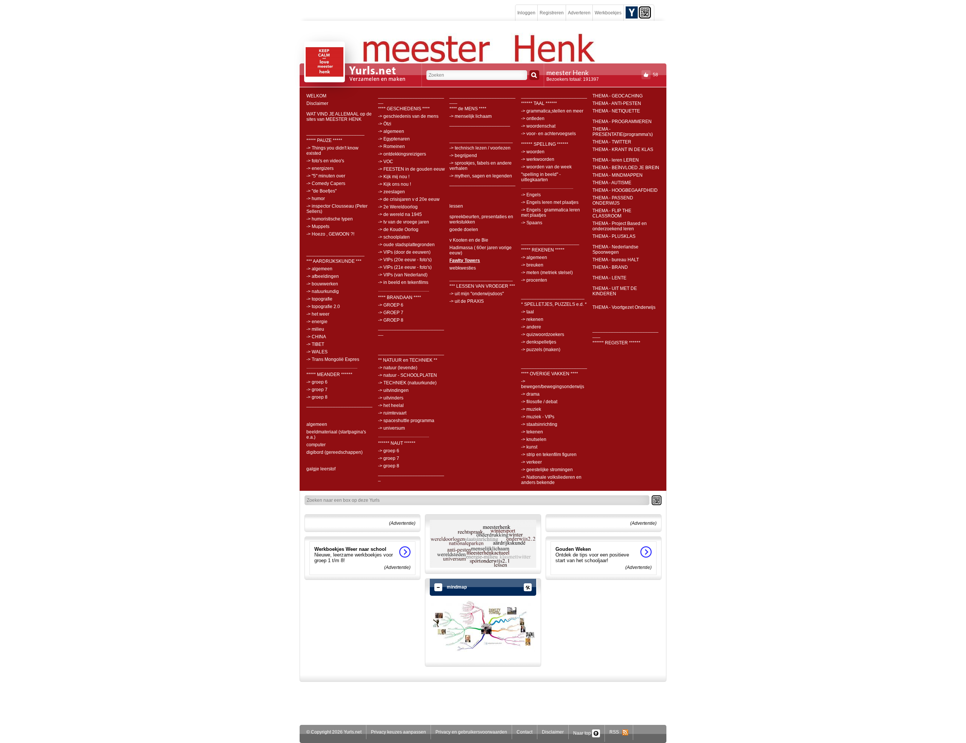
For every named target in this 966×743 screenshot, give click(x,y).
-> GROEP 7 (390, 312)
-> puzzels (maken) (540, 349)
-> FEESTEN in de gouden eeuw (411, 169)
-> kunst (529, 447)
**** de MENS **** (467, 108)
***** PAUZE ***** (324, 140)
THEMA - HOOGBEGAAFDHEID (625, 190)
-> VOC (385, 161)
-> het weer (317, 314)
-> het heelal (391, 405)
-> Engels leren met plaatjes (549, 202)
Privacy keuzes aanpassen (398, 732)
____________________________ (482, 98)
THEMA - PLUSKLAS (613, 236)
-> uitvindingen (393, 390)
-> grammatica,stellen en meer (552, 111)
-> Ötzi (384, 123)
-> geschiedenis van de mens (408, 116)
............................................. (331, 367)
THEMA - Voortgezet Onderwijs (623, 307)
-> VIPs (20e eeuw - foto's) (405, 259)
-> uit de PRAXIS (466, 301)
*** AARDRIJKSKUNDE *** (333, 261)
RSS (615, 732)
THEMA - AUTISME (611, 182)
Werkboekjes (608, 12)
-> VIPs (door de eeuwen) (404, 252)
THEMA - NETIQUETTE (616, 111)
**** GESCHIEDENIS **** (404, 108)
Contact (524, 732)
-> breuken (532, 265)
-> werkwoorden (537, 159)
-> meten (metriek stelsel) (547, 272)
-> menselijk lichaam (470, 116)
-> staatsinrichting (539, 424)
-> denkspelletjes (538, 342)
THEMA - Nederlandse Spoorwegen (615, 249)
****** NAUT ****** (396, 443)
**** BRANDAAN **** (399, 297)
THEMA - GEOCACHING (617, 96)
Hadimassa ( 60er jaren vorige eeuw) (480, 250)
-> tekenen (532, 432)
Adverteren (579, 12)
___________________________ (411, 98)
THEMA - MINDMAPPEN (617, 175)
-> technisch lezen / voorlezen (480, 148)
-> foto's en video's (325, 160)
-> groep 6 (317, 382)
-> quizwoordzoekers (542, 334)
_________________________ (339, 404)
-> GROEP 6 (390, 305)
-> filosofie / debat (539, 401)
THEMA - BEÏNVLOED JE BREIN (625, 167)
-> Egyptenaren (394, 139)
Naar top (582, 733)
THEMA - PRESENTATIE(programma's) (622, 131)
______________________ (335, 133)
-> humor (315, 198)
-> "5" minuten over (325, 176)
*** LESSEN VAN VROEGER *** (482, 286)
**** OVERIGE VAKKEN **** (549, 373)
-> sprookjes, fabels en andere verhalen (480, 165)
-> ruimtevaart (392, 413)
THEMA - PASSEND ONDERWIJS (612, 200)
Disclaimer (317, 103)
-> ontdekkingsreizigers (402, 154)
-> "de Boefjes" (321, 191)
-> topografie (319, 299)
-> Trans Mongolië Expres (332, 359)
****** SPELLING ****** (544, 144)
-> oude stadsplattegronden (406, 244)
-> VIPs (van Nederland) (403, 274)
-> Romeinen (391, 146)
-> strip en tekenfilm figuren (549, 454)
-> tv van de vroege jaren (403, 222)
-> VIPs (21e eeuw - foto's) (405, 267)
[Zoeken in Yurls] (534, 75)
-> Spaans (531, 222)
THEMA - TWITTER (611, 142)
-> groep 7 (317, 389)
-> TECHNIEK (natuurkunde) (407, 382)
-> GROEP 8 (390, 320)
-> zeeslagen (391, 191)
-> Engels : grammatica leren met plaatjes (550, 212)
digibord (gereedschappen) (334, 452)
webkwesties (462, 268)
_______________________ (479, 123)
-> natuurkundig (322, 291)
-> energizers (320, 168)
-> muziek (531, 409)
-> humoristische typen (329, 219)
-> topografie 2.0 (323, 306)
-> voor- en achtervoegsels (548, 133)
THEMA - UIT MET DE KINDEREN (614, 291)
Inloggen (526, 12)
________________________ (481, 140)
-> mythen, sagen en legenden (480, 176)
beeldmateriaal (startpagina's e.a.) (336, 434)
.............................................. (547, 187)
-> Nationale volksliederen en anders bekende (551, 480)
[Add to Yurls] (632, 12)
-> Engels (531, 194)
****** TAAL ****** (539, 103)
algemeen (316, 424)
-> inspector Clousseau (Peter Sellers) (337, 208)
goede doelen (463, 229)
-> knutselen (533, 439)
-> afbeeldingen (322, 276)
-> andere (531, 327)
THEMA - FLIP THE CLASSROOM (611, 213)
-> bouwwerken (322, 284)
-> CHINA (316, 336)
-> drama (530, 394)
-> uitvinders (390, 398)
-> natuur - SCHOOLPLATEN (407, 375)
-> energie (317, 321)
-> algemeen (319, 268)
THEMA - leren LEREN (615, 160)
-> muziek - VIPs (537, 416)
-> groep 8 (317, 397)
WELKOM (316, 96)
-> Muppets (317, 226)
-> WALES (317, 352)
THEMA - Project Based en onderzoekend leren (619, 226)
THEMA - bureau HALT (615, 259)
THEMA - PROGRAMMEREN (622, 121)
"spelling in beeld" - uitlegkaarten (541, 177)
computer (316, 444)
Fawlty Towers (464, 260)
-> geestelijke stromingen (547, 469)
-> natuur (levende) (397, 367)
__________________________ (411, 476)
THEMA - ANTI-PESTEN (616, 103)
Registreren (552, 12)
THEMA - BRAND (610, 267)
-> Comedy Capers (325, 183)
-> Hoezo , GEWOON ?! (330, 234)
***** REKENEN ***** (543, 250)
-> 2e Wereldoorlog (398, 207)
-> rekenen (532, 319)
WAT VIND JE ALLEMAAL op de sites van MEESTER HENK (339, 116)
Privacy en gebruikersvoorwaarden (471, 732)
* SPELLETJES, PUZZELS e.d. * (554, 304)
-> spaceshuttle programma (406, 420)
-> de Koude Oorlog (398, 229)
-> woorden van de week (546, 167)
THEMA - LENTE (609, 278)
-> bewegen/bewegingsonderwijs (552, 384)
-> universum (391, 428)
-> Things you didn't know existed (332, 150)
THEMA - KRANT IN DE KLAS (622, 149)
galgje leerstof (320, 469)
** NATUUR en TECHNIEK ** (407, 360)
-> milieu (315, 329)
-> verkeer (531, 462)
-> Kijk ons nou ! (394, 184)
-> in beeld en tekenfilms (403, 282)
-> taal (527, 311)
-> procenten (534, 280)
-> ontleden (533, 118)
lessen (456, 206)
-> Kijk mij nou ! (393, 176)
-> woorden (533, 151)
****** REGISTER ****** (616, 342)
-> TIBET (315, 344)
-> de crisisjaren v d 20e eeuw (409, 199)
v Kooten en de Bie (468, 240)
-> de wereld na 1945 (400, 214)
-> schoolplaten (394, 237)
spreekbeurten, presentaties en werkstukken (481, 219)
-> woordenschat (538, 126)
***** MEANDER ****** (329, 374)
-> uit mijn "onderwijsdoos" (476, 293)
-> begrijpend (463, 155)
